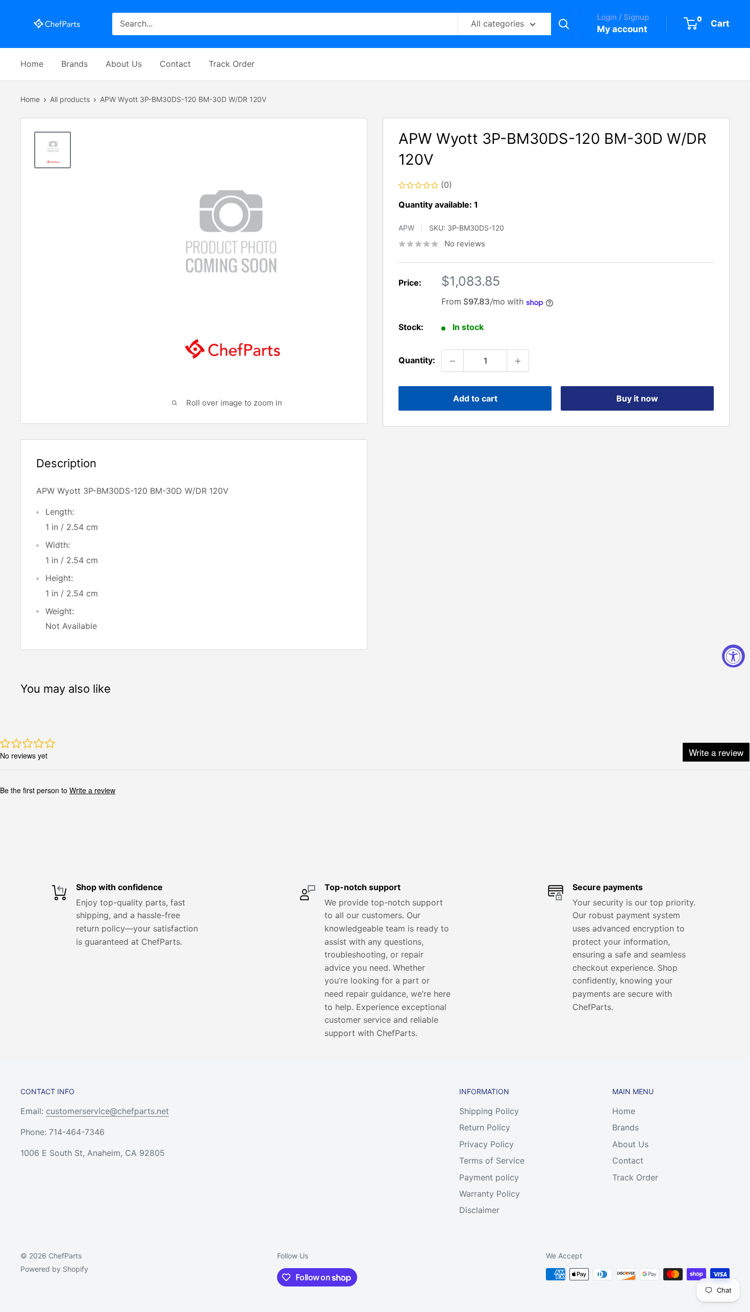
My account (622, 29)
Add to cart (475, 399)
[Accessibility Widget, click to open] (733, 656)
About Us (124, 64)
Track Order (232, 64)
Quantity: (416, 361)
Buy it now (637, 399)
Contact (175, 64)
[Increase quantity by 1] (518, 361)
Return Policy (484, 1127)
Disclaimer (479, 1210)
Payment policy (489, 1177)
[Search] (564, 24)
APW (406, 228)
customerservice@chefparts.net (107, 1111)
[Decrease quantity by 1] (452, 361)
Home (31, 64)
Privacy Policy (486, 1144)
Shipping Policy (489, 1111)
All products (70, 99)
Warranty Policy (489, 1194)
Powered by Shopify (54, 1269)
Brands (74, 64)
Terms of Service (491, 1160)
